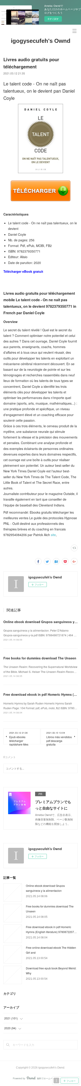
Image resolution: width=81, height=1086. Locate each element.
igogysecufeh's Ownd (40, 40)
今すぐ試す (53, 18)
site (53, 534)
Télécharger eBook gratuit (23, 271)
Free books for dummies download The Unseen (39, 658)
